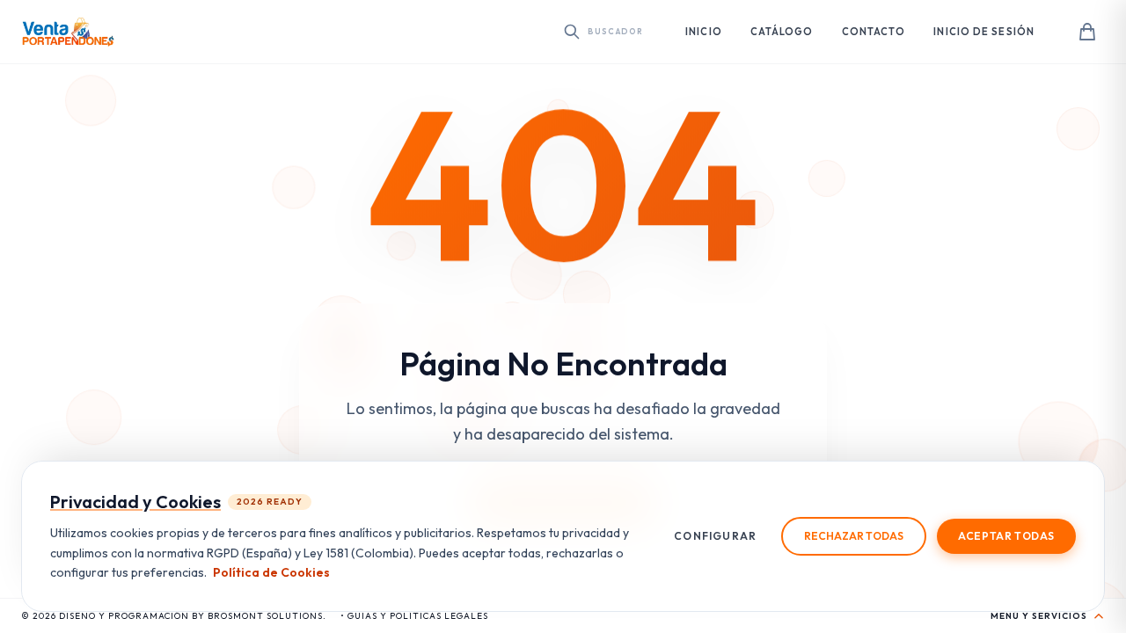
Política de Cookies (271, 572)
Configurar (715, 535)
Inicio (703, 31)
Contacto (874, 31)
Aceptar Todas (1006, 535)
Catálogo (782, 31)
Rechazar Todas (853, 535)
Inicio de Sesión (984, 31)
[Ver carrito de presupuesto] (1087, 31)
